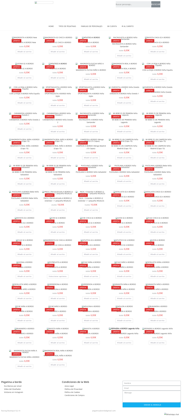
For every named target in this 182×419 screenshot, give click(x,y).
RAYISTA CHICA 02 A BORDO (157, 42)
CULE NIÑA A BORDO (91, 267)
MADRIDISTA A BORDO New (24, 42)
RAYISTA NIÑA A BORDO (58, 333)
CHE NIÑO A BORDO (57, 311)
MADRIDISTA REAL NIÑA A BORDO (58, 355)
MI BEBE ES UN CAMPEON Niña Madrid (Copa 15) (124, 147)
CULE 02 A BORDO (24, 245)
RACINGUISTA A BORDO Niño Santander (124, 45)
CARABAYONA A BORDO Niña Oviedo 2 (58, 121)
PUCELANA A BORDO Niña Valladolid (124, 172)
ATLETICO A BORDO (58, 68)
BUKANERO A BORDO (24, 333)
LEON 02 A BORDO (124, 223)
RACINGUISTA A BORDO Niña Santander (91, 121)
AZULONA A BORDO (91, 311)
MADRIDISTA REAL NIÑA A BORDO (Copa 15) (24, 147)
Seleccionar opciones (58, 276)
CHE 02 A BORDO (58, 223)
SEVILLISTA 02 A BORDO (124, 197)
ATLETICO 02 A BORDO (124, 245)
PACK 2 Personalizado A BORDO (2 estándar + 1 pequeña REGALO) (58, 199)
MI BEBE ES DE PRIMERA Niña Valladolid (24, 173)
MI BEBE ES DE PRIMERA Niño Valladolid (58, 173)
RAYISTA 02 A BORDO (24, 223)
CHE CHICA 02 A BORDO (91, 223)
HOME (51, 26)
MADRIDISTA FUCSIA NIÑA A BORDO (24, 357)
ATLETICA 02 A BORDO (91, 245)
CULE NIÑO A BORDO (124, 267)
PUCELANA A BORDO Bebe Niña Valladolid (157, 173)
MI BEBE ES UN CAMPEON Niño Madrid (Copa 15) (157, 147)
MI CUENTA (112, 26)
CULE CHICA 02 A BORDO (157, 223)
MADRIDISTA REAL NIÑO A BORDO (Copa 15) (58, 147)
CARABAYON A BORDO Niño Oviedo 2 (24, 120)
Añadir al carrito (24, 52)
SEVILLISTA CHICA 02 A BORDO (157, 197)
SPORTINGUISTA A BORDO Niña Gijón (91, 94)
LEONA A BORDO (24, 267)
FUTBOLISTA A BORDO (58, 267)
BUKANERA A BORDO (157, 311)
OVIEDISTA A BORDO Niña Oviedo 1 (124, 93)
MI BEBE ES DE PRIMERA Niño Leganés (124, 121)
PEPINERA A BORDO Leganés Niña (124, 333)
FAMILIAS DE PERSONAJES (91, 26)
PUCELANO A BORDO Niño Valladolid (91, 172)
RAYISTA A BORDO (91, 333)
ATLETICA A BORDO (91, 42)
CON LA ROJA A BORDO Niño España (24, 93)
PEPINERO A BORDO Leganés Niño (157, 333)
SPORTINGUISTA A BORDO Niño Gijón (58, 94)
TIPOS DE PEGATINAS (67, 26)
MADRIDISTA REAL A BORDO (124, 68)
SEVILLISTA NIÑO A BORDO (24, 289)
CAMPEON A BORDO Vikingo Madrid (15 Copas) (91, 147)
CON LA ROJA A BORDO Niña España (157, 70)
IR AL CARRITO (128, 26)
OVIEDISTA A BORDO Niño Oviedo (157, 92)
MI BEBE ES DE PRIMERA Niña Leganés (157, 121)
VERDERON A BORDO (91, 289)
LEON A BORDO (157, 245)
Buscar (155, 4)
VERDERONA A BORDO (57, 289)
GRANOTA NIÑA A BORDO (124, 289)
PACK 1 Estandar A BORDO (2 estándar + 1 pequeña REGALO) (91, 199)
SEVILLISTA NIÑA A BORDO (158, 267)
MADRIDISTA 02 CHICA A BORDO (57, 245)
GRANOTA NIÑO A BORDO (157, 289)
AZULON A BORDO (124, 311)
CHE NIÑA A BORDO (24, 311)
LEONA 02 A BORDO (24, 68)
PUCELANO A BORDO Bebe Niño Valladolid (24, 199)
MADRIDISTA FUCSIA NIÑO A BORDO (91, 70)
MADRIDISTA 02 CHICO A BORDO (57, 42)
